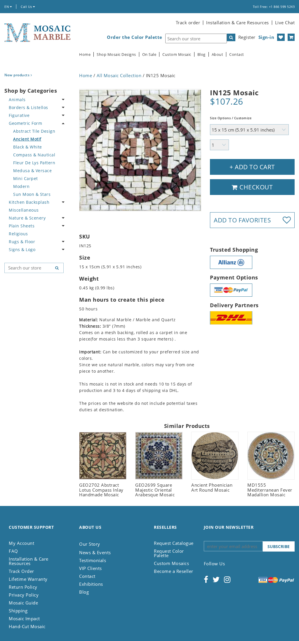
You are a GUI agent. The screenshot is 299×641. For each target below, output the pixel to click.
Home (85, 54)
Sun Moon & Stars (32, 194)
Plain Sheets (21, 226)
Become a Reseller (173, 571)
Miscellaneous (24, 210)
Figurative (19, 115)
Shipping (18, 611)
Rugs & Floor (22, 241)
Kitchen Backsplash (29, 202)
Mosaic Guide (23, 603)
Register (246, 37)
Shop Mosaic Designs (116, 54)
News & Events (95, 552)
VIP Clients (90, 568)
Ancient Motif (27, 139)
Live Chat (285, 22)
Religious (18, 233)
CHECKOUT (255, 187)
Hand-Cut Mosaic (27, 626)
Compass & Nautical (34, 155)
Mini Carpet (25, 178)
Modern (21, 186)
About (217, 54)
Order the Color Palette (134, 37)
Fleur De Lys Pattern (34, 162)
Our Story (89, 544)
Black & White (27, 147)
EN (7, 6)
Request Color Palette (169, 553)
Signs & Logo (22, 249)
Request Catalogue (174, 543)
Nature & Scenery (27, 218)
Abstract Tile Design (34, 131)
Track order (188, 22)
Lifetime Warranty (28, 579)
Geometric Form (25, 123)
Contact (236, 54)
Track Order (21, 571)
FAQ (13, 551)
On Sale (149, 54)
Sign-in (266, 37)
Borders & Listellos (28, 107)
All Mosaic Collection (119, 75)
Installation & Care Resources (237, 22)
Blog (201, 54)
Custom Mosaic (176, 54)
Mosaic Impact (24, 618)
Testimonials (92, 560)
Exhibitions (91, 584)
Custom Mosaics (171, 563)
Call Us (27, 6)
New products (17, 74)
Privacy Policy (24, 595)
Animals (17, 99)
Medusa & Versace (32, 170)
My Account (21, 543)
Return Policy (23, 587)
